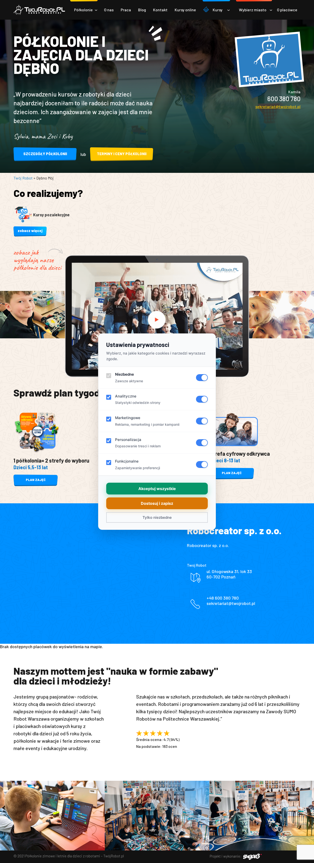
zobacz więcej (30, 230)
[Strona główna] (39, 10)
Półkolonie (83, 9)
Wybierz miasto (252, 9)
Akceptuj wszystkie (157, 488)
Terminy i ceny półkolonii (121, 153)
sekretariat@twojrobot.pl (278, 106)
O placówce (287, 9)
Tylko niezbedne (157, 517)
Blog (142, 9)
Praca (126, 9)
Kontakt (160, 9)
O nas (109, 9)
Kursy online (185, 9)
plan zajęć (36, 480)
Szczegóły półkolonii (45, 153)
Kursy (217, 9)
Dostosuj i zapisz (157, 503)
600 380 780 (284, 98)
